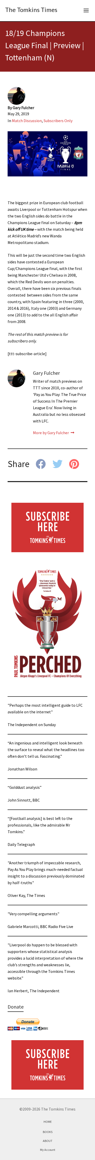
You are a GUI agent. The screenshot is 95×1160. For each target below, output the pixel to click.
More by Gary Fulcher (51, 432)
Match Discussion (27, 120)
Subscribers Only (58, 120)
